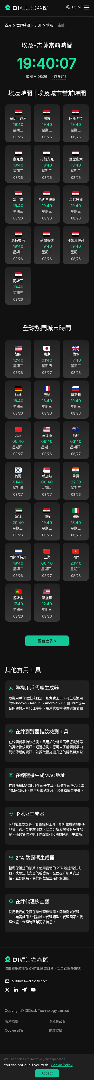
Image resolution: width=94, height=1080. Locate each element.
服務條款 (11, 1021)
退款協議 (55, 1030)
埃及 (49, 25)
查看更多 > (47, 640)
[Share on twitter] (7, 989)
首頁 (8, 25)
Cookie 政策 (14, 1030)
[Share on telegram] (24, 989)
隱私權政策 (57, 1021)
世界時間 (23, 25)
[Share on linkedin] (15, 989)
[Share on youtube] (33, 989)
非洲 (38, 25)
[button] (73, 7)
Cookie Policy (62, 1065)
